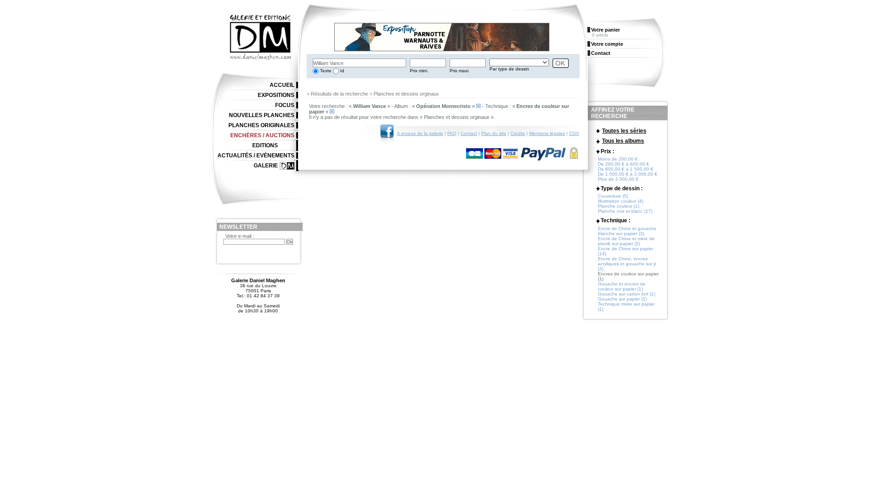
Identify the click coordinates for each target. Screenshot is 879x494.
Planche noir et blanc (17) (625, 211)
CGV (574, 133)
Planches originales (261, 125)
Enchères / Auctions (262, 135)
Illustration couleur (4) (620, 201)
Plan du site (493, 133)
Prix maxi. (460, 70)
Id (341, 70)
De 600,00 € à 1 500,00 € (625, 169)
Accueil (282, 85)
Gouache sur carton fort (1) (626, 293)
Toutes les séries (624, 131)
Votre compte (607, 44)
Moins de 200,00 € (618, 158)
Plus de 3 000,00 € (618, 179)
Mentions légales (547, 133)
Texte (325, 70)
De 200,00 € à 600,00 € (623, 163)
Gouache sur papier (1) (622, 298)
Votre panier (605, 29)
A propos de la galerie (420, 133)
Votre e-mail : (239, 236)
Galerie (266, 165)
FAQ (451, 133)
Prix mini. (419, 70)
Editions (265, 145)
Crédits (517, 133)
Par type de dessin (509, 68)
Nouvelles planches (261, 115)
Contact (469, 133)
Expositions (276, 95)
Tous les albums (623, 141)
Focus (284, 105)
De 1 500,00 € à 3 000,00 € (627, 174)
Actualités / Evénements (255, 155)
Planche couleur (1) (618, 206)
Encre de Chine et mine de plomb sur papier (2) (626, 241)
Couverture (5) (613, 196)
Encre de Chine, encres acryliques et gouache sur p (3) (627, 263)
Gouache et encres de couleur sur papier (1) (622, 286)
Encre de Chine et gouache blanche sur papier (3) (627, 231)
